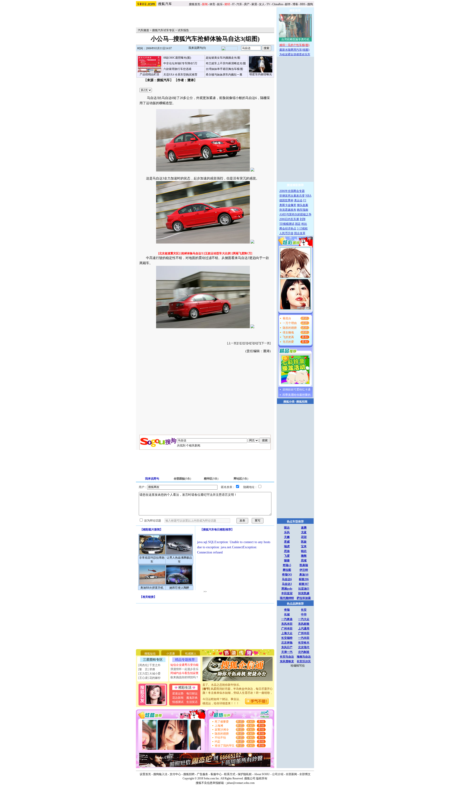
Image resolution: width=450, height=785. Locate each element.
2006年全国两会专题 (292, 191)
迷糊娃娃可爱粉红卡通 (296, 389)
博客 (295, 4)
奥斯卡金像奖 (287, 205)
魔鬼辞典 (192, 697)
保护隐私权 (245, 774)
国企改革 (299, 233)
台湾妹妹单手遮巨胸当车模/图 (224, 69)
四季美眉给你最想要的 (296, 394)
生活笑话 (192, 702)
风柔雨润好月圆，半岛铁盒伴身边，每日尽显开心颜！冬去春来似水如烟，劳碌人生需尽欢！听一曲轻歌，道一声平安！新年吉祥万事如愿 (237, 688)
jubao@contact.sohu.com (241, 783)
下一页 (265, 343)
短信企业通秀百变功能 (184, 665)
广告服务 (202, 774)
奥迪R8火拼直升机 (151, 587)
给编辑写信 (298, 665)
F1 (304, 200)
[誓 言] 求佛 (146, 669)
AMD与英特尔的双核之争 (295, 214)
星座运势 (178, 693)
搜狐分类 (289, 401)
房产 (247, 4)
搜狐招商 (302, 401)
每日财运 (192, 693)
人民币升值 (286, 233)
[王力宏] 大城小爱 (149, 673)
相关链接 (148, 596)
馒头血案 (302, 205)
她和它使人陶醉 (179, 587)
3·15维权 (302, 228)
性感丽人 (190, 653)
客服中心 (216, 774)
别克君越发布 (287, 209)
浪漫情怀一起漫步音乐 (184, 669)
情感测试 (178, 702)
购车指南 (302, 209)
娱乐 (220, 4)
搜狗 (310, 4)
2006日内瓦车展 (289, 219)
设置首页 (145, 774)
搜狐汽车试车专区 (163, 30)
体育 (212, 4)
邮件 (288, 4)
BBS (302, 4)
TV (268, 4)
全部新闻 (291, 774)
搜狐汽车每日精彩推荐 (217, 529)
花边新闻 (178, 697)
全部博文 (305, 774)
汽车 (239, 4)
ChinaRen (277, 4)
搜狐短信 (150, 653)
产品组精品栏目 (149, 74)
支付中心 (175, 774)
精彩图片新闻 (151, 529)
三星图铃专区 (153, 659)
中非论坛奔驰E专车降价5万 (180, 63)
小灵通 (170, 653)
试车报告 (183, 30)
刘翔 (302, 219)
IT (233, 4)
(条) (182, 478)
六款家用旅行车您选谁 (177, 69)
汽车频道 (143, 30)
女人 (262, 4)
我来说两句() (197, 48)
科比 (304, 223)
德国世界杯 (286, 200)
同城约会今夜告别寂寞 (184, 673)
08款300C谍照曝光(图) (177, 57)
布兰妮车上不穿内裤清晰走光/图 (226, 63)
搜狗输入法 (160, 774)
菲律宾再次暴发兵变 (292, 195)
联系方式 (229, 774)
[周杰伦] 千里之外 (149, 665)
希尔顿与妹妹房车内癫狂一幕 (224, 74)
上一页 (232, 343)
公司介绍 (277, 774)
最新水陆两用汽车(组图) (294, 49)
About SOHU (262, 774)
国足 (298, 223)
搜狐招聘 (189, 774)
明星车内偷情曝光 (260, 74)
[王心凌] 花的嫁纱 (149, 677)
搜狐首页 (194, 4)
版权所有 (261, 778)
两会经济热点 (287, 228)
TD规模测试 (286, 223)
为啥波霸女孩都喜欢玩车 (294, 54)
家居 (254, 4)
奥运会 (298, 200)
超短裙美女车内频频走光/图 (223, 57)
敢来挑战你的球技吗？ (184, 677)
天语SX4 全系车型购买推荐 (180, 74)
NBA (308, 195)
